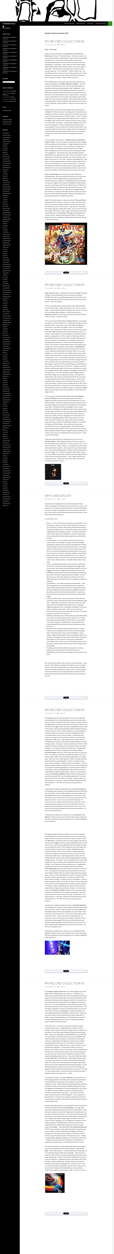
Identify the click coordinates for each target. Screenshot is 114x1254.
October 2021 (6, 242)
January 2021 (6, 262)
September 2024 (7, 167)
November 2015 (7, 395)
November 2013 (7, 447)
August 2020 (6, 273)
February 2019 (6, 311)
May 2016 (5, 382)
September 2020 (7, 270)
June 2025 (5, 148)
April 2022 (5, 230)
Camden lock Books (7, 119)
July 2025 (5, 146)
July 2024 (5, 171)
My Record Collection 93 (64, 983)
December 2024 (6, 161)
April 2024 (5, 178)
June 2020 (5, 277)
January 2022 (6, 236)
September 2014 (7, 425)
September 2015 (7, 399)
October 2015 (6, 397)
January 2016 (6, 391)
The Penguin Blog (7, 110)
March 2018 (5, 335)
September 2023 (7, 193)
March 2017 (5, 361)
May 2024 (5, 176)
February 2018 (6, 337)
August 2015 (6, 402)
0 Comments (62, 44)
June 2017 (5, 354)
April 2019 (5, 307)
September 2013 (7, 451)
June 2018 (5, 328)
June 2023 (5, 199)
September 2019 (7, 296)
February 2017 (6, 363)
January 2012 (6, 494)
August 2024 (6, 169)
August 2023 (6, 195)
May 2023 (5, 202)
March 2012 (5, 490)
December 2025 (6, 135)
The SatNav (13, 91)
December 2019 (6, 290)
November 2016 (7, 369)
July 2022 (5, 223)
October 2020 (6, 268)
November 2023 (7, 189)
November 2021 (7, 240)
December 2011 (6, 496)
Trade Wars (12, 97)
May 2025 (5, 150)
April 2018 (5, 333)
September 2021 (7, 245)
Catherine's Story (9, 24)
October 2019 (6, 294)
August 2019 (6, 298)
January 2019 (6, 313)
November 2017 (7, 344)
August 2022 (6, 221)
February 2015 (6, 415)
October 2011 (6, 501)
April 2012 (5, 488)
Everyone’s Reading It (101, 23)
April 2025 (5, 152)
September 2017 (7, 348)
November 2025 (7, 137)
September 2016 (7, 374)
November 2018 (7, 318)
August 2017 (6, 350)
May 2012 (5, 486)
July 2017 (5, 352)
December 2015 (6, 393)
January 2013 (6, 468)
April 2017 (5, 359)
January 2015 (6, 417)
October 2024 (6, 165)
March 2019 (5, 309)
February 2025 (6, 156)
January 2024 (6, 184)
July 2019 (5, 301)
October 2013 (6, 449)
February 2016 (6, 389)
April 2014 (5, 436)
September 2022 (7, 219)
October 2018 (6, 320)
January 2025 (6, 159)
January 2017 (6, 365)
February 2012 (6, 492)
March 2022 (5, 232)
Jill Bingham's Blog (7, 121)
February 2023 (6, 208)
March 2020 (5, 283)
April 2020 (5, 281)
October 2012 (6, 475)
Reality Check (12, 101)
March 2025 (5, 154)
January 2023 (6, 210)
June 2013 (5, 458)
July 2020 (5, 275)
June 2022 (5, 225)
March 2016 (5, 387)
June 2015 (5, 406)
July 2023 (5, 197)
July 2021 (5, 249)
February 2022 (6, 234)
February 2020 (6, 285)
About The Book (80, 23)
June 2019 (5, 303)
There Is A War (12, 99)
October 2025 (6, 139)
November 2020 (7, 266)
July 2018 (5, 326)
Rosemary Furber (7, 124)
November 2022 (7, 214)
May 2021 (5, 253)
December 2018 (6, 316)
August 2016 (6, 376)
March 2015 (5, 412)
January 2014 (6, 443)
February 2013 (6, 466)
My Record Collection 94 (64, 710)
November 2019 (7, 292)
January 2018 (6, 339)
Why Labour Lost (58, 495)
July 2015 (5, 404)
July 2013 (5, 455)
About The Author (69, 23)
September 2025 (7, 141)
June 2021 (5, 251)
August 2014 (6, 427)
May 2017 (5, 356)
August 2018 (6, 324)
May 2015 (5, 408)
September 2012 (7, 477)
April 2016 (5, 384)
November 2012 (7, 473)
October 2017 (6, 346)
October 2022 (6, 217)
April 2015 (5, 410)
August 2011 (6, 505)
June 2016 (5, 380)
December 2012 (6, 470)
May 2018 (5, 331)
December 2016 (6, 367)
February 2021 (6, 260)
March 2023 (5, 206)
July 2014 (5, 430)
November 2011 (7, 498)
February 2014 (6, 440)
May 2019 (5, 305)
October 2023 (6, 191)
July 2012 (5, 481)
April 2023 (5, 204)
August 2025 (6, 143)
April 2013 (5, 462)
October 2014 (6, 423)
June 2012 (5, 483)
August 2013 (6, 453)
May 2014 (5, 434)
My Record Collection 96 (64, 41)
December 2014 (6, 419)
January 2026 (6, 133)
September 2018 (7, 322)
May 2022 (5, 227)
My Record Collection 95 (64, 285)
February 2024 (6, 182)
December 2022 (6, 212)
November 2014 (7, 421)
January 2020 (6, 288)
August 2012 (6, 479)
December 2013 (6, 445)
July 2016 (5, 378)
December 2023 (6, 187)
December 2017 (6, 341)
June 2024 (5, 174)
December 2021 (6, 238)
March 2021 (5, 258)
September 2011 (7, 503)
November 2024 (7, 163)
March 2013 (5, 464)
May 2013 (5, 460)
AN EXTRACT (90, 23)
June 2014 (5, 432)
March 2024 (5, 180)
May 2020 (5, 279)
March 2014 (5, 438)
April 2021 (5, 255)
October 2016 (6, 372)
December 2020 (6, 264)
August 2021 (6, 247)
